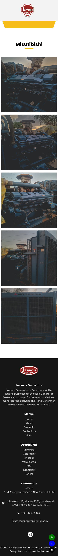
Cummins (29, 450)
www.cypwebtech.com (35, 551)
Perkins (29, 474)
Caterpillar (29, 454)
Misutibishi (29, 470)
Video (29, 435)
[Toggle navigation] (29, 24)
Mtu (29, 466)
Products (29, 427)
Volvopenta (29, 462)
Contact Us (29, 431)
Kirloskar (29, 458)
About (29, 423)
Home (29, 419)
